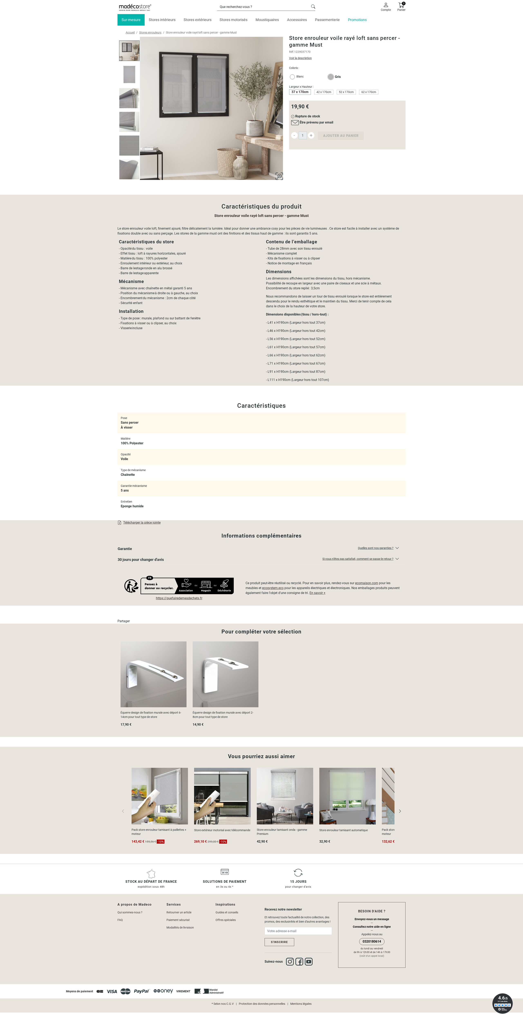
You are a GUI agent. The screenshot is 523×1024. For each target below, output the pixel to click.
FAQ (120, 920)
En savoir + (317, 593)
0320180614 (372, 941)
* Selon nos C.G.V (223, 1003)
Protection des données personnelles (262, 1003)
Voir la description (300, 58)
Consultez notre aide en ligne (372, 926)
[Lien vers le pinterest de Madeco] (309, 962)
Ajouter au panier (341, 136)
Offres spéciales (226, 920)
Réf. (291, 51)
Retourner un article (179, 912)
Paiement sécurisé (178, 920)
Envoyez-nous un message (372, 919)
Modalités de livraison (180, 927)
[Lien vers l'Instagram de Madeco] (290, 962)
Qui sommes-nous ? (129, 912)
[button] (261, 549)
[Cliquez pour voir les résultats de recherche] (313, 6)
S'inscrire (279, 942)
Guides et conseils (227, 912)
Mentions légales (301, 1003)
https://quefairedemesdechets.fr (179, 598)
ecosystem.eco (273, 588)
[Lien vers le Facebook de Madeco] (300, 962)
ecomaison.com (366, 583)
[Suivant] (400, 811)
